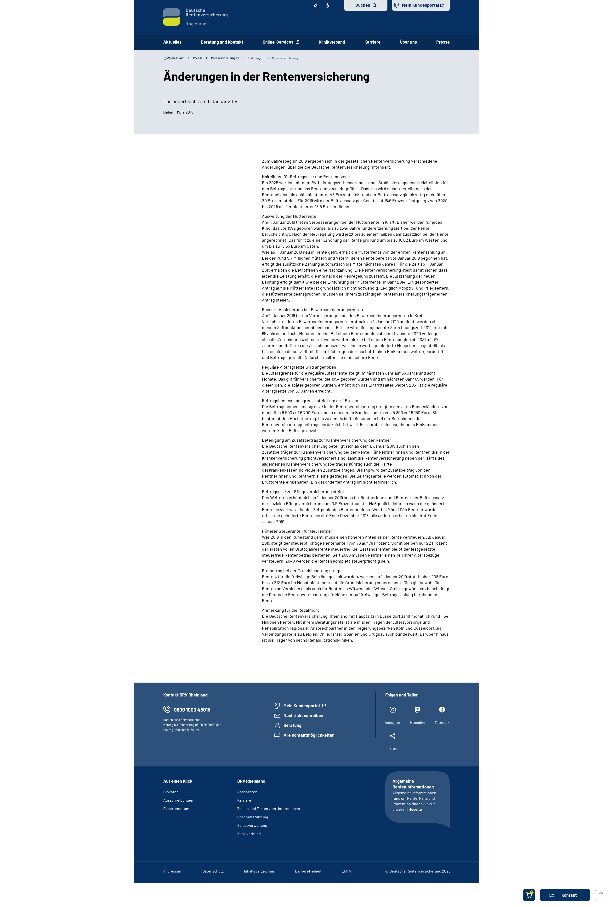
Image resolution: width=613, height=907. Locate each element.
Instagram (392, 722)
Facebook (442, 722)
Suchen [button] (362, 5)
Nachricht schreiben (303, 715)
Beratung (292, 725)
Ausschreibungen (178, 800)
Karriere (372, 42)
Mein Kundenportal (420, 5)
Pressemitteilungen (225, 58)
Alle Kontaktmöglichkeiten (309, 735)
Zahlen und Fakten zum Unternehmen (268, 808)
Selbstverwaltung (252, 825)
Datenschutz (213, 871)
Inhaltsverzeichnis (259, 871)
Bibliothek (172, 791)
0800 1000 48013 (192, 710)
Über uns (408, 42)
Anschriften (247, 791)
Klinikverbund (332, 42)
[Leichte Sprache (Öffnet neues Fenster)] (327, 5)
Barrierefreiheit (308, 871)
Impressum (172, 871)
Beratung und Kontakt (222, 42)
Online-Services (278, 42)
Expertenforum (176, 808)
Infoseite (414, 809)
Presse (443, 42)
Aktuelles (172, 42)
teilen (393, 749)
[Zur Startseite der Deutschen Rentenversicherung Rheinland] (195, 17)
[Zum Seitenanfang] (601, 895)
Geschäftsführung (252, 817)
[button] (565, 895)
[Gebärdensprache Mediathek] (315, 5)
